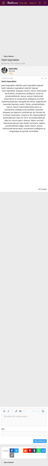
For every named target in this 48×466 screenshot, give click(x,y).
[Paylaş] (42, 78)
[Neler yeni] (39, 3)
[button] (4, 411)
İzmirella (6, 63)
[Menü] (4, 3)
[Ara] (44, 3)
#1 (46, 78)
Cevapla (44, 189)
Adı (2, 429)
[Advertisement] (24, 31)
